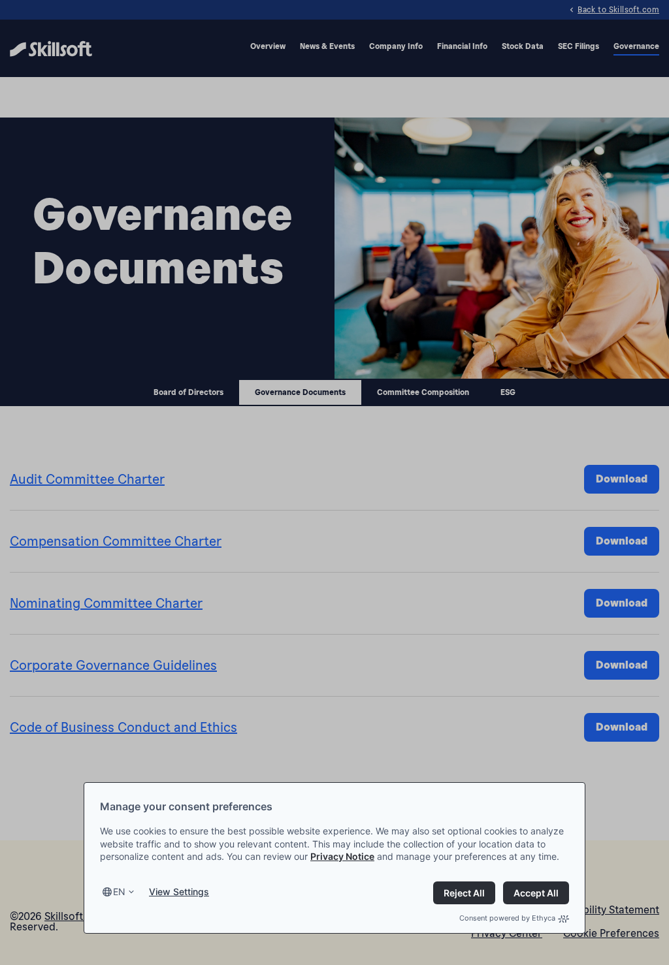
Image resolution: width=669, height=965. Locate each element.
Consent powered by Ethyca (507, 918)
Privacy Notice (342, 856)
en (119, 891)
